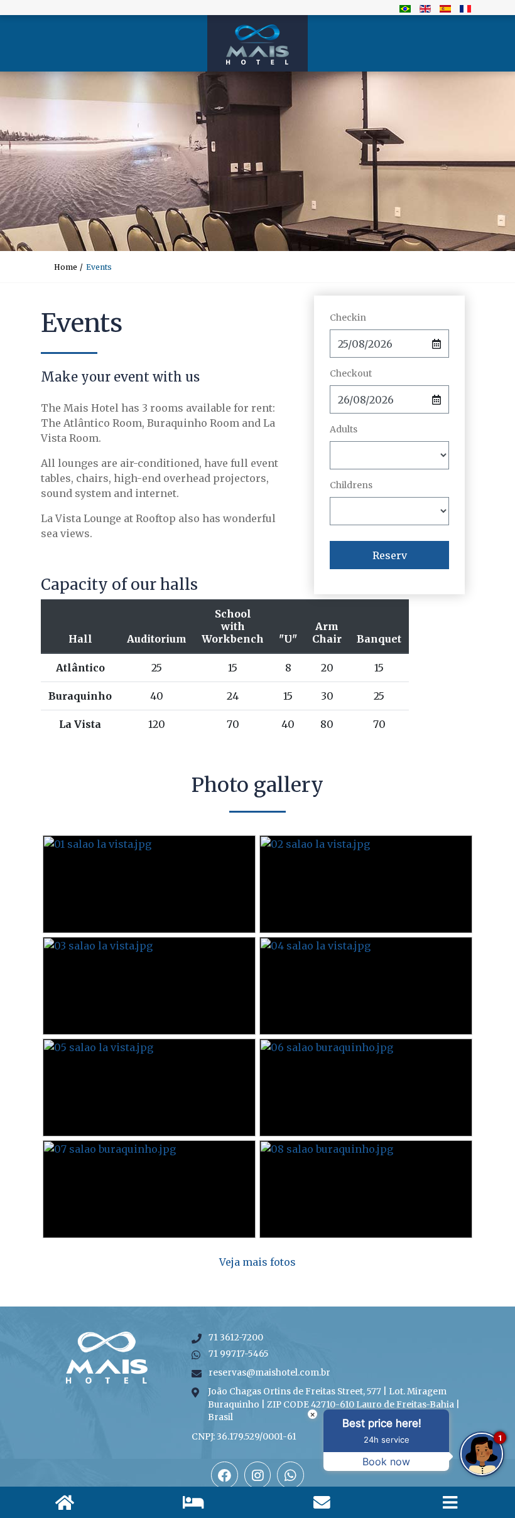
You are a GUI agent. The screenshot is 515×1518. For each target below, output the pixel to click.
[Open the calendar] (437, 343)
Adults (343, 429)
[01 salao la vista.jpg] (149, 884)
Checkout (351, 373)
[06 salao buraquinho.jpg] (365, 1087)
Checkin (348, 317)
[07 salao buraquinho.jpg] (149, 1189)
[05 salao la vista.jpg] (149, 1087)
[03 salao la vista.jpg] (149, 986)
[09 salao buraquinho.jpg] (257, 1255)
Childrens (351, 485)
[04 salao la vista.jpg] (365, 986)
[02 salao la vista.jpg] (365, 884)
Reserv (389, 555)
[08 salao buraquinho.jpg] (365, 1189)
